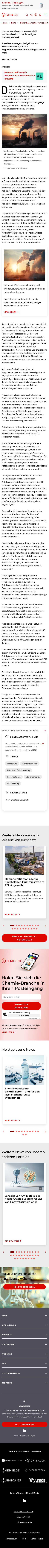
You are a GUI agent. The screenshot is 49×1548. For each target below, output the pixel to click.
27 (28, 1258)
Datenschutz (37, 1538)
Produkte (7, 1335)
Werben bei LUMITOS (23, 1511)
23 (17, 1258)
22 (15, 1258)
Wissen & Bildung (11, 1373)
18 (31, 928)
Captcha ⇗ (34, 1018)
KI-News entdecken (24, 1286)
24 (20, 1258)
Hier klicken (24, 1015)
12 (15, 928)
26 (26, 1258)
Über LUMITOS (23, 1517)
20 (36, 928)
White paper (8, 1344)
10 (38, 925)
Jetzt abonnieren (24, 1424)
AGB (24, 1538)
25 (23, 1258)
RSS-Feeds (7, 1383)
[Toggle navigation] (45, 15)
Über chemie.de (24, 1522)
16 (26, 928)
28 (31, 1258)
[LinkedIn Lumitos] (24, 1500)
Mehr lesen (8, 1032)
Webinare (7, 1354)
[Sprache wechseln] (36, 15)
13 (17, 928)
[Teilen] (31, 15)
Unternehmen (9, 1325)
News (4, 1315)
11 (12, 928)
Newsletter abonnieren (21, 1006)
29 (34, 1258)
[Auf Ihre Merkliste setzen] (40, 15)
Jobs (4, 1364)
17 (28, 928)
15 (23, 928)
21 (38, 1255)
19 (34, 928)
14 (20, 928)
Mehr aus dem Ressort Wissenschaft (24, 938)
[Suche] (27, 15)
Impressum (11, 1538)
